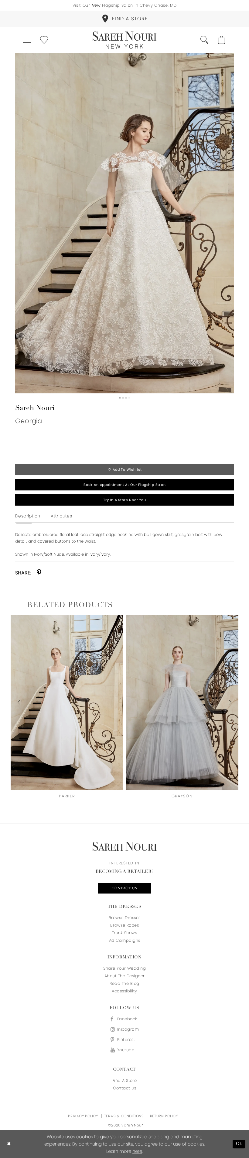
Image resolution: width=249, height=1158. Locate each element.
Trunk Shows (124, 933)
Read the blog (124, 983)
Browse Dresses (125, 918)
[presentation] (67, 702)
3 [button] (126, 398)
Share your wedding (124, 968)
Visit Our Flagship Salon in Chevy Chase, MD (125, 5)
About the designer (124, 976)
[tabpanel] (124, 223)
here (137, 1151)
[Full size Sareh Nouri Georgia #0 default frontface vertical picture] (124, 223)
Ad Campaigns (124, 940)
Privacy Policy (83, 1116)
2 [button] (123, 398)
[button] (27, 40)
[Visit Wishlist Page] (44, 40)
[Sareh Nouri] (124, 40)
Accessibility (124, 991)
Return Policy (164, 1116)
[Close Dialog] (9, 1144)
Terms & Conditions (124, 1116)
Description (27, 516)
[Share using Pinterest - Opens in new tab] (39, 573)
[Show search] (204, 40)
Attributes (61, 516)
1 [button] (120, 398)
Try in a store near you (124, 499)
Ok (239, 1143)
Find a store (124, 1080)
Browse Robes (124, 925)
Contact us (125, 888)
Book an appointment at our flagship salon (125, 484)
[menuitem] (124, 19)
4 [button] (129, 398)
